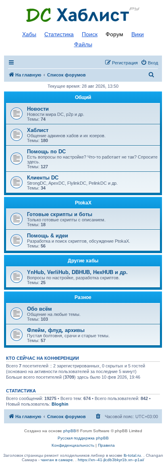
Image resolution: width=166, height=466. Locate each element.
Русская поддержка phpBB (83, 438)
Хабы (29, 34)
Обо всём (39, 309)
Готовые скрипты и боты (59, 214)
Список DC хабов (83, 15)
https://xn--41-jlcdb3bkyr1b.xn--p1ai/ (111, 460)
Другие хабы (83, 261)
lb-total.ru (132, 455)
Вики (137, 34)
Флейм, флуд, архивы (56, 330)
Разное (83, 297)
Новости (38, 109)
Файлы (83, 44)
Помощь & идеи (47, 236)
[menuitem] (149, 63)
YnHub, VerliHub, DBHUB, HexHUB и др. (77, 272)
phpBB (69, 431)
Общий (83, 97)
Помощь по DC (46, 151)
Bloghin (60, 404)
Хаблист (37, 130)
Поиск (90, 34)
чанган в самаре (57, 460)
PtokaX (83, 203)
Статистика (59, 34)
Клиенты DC (42, 178)
